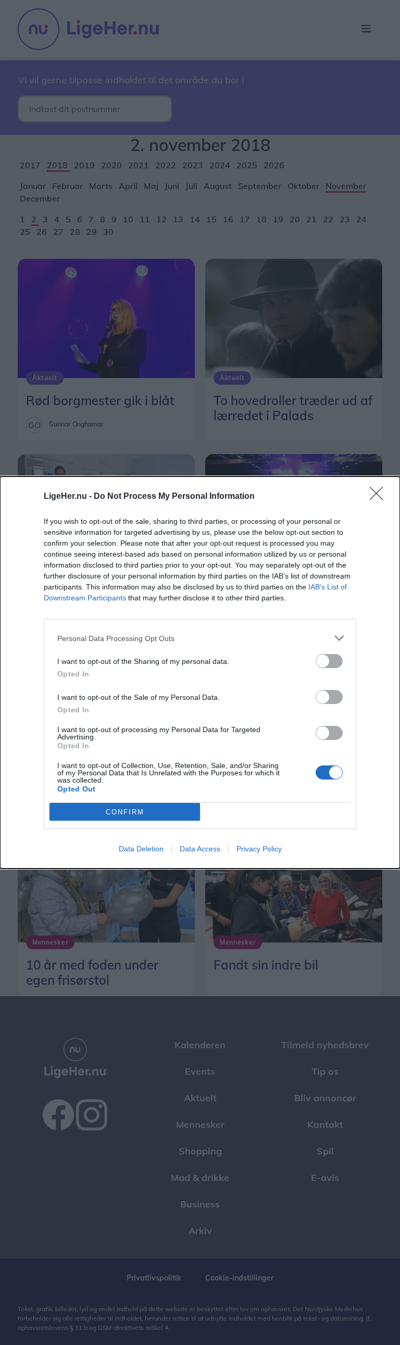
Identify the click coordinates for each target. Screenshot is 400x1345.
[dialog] (200, 672)
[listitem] (200, 638)
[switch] (329, 661)
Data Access (200, 849)
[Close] (380, 497)
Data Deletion (141, 849)
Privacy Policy (259, 849)
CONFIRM (125, 812)
